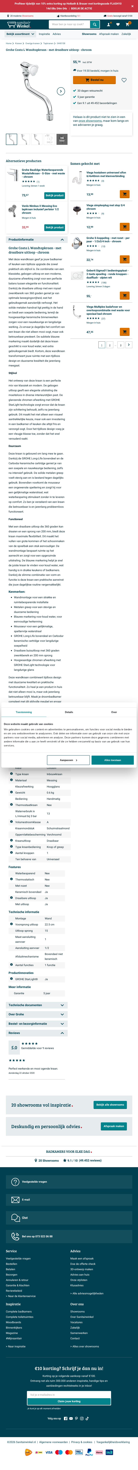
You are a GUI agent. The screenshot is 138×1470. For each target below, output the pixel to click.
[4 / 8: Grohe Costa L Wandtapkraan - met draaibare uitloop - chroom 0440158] (49, 139)
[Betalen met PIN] (79, 1452)
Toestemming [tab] (24, 712)
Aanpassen (66, 759)
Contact (75, 1338)
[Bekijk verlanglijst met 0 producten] (118, 24)
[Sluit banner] (132, 6)
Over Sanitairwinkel (82, 1317)
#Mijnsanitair (14, 1338)
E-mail (26, 1200)
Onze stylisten (78, 1280)
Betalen (10, 1269)
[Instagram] (82, 1418)
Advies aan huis (79, 1275)
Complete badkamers (19, 1312)
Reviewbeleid (14, 1291)
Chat (25, 1218)
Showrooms (89, 34)
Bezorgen (11, 1275)
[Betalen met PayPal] (89, 1452)
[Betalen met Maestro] (59, 1452)
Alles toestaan (112, 759)
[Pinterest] (76, 1418)
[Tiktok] (87, 1418)
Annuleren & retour (17, 1280)
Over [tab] (114, 712)
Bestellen (11, 1264)
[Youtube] (71, 1418)
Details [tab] (69, 712)
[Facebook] (66, 1418)
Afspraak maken (109, 34)
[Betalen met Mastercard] (69, 1452)
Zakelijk (126, 34)
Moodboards (13, 1322)
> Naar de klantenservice (21, 1296)
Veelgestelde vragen (34, 1182)
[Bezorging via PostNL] (28, 1452)
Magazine (12, 1333)
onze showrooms (90, 121)
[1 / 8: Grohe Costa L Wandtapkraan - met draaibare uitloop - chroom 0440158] (11, 139)
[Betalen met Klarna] (99, 1452)
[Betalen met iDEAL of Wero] (38, 1452)
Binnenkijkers (14, 1328)
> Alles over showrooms (84, 1347)
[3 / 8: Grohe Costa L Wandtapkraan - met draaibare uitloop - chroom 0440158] (36, 139)
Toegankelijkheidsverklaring (113, 1442)
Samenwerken (79, 1333)
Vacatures (76, 1322)
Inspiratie (44, 34)
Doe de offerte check (82, 1264)
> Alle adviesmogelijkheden (87, 1293)
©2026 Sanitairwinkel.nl (21, 1442)
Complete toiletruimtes (19, 1317)
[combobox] (69, 24)
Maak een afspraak (82, 1259)
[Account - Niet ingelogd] (108, 24)
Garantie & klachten (17, 1285)
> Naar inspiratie (16, 1347)
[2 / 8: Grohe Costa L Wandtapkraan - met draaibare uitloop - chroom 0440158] (24, 139)
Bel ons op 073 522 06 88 (37, 1236)
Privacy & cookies (82, 1442)
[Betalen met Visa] (49, 1452)
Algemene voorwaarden (53, 1442)
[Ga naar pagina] (129, 344)
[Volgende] (61, 91)
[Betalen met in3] (109, 1452)
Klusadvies (76, 1285)
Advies (57, 34)
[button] (124, 80)
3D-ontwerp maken (81, 1269)
